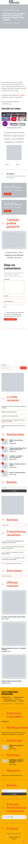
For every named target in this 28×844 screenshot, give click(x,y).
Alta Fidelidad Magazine (9, 693)
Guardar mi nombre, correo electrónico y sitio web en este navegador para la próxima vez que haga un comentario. (14, 314)
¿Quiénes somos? (18, 697)
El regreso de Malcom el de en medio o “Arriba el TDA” (17, 448)
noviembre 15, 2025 (6, 683)
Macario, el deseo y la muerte (14, 563)
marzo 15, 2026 (5, 618)
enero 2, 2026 (12, 474)
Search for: (4, 365)
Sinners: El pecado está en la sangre (17, 464)
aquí (10, 104)
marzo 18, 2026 (13, 467)
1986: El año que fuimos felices (9, 412)
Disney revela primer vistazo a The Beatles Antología (13, 648)
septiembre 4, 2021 (6, 23)
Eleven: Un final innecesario (17, 472)
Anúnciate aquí (8, 699)
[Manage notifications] (24, 841)
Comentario (7, 279)
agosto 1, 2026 (12, 764)
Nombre (6, 296)
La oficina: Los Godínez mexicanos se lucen (16, 456)
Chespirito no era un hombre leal (14, 255)
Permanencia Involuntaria (8, 10)
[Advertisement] (14, 65)
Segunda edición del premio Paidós (11, 681)
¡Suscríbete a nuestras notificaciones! (12, 775)
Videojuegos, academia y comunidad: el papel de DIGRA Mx (16, 761)
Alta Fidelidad (16, 23)
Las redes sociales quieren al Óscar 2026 (13, 617)
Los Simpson (5, 721)
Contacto (18, 699)
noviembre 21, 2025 (6, 651)
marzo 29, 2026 (13, 459)
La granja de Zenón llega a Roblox (9, 416)
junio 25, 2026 (12, 443)
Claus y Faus (7, 186)
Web (5, 307)
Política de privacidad (10, 701)
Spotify (22, 95)
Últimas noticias (6, 697)
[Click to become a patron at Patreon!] (14, 152)
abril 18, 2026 (12, 451)
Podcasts (17, 10)
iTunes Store (15, 95)
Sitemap (21, 701)
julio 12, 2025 (18, 257)
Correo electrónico (9, 301)
